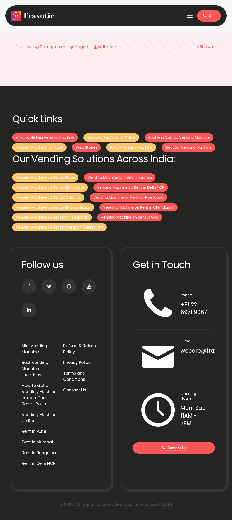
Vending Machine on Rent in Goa (129, 217)
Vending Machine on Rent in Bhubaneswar (53, 207)
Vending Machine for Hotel (39, 147)
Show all (208, 47)
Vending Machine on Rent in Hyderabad (128, 197)
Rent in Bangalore (39, 452)
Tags (80, 47)
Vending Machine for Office (111, 137)
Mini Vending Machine (34, 349)
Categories (50, 47)
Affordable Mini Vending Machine (45, 137)
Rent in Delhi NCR (39, 463)
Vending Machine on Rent (39, 417)
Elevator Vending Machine (188, 147)
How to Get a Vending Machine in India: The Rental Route (39, 395)
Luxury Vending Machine (131, 147)
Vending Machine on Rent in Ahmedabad (52, 217)
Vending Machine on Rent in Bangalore (50, 187)
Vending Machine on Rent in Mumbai (119, 177)
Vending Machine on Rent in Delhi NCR (130, 187)
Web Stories (86, 147)
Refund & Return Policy (79, 349)
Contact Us (74, 390)
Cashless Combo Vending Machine (179, 137)
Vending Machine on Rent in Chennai (48, 197)
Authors (105, 47)
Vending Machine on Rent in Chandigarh (138, 207)
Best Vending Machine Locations (35, 369)
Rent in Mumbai (37, 442)
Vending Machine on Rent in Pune (45, 177)
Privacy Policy (76, 362)
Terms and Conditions (74, 376)
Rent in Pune (34, 431)
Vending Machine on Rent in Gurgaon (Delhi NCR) (59, 227)
